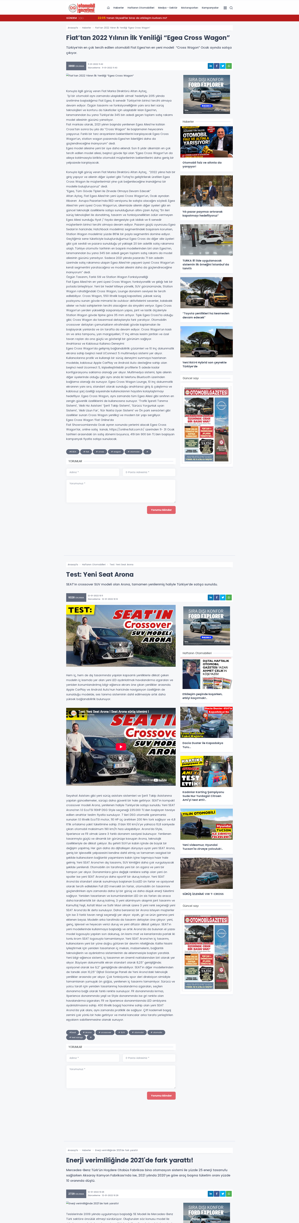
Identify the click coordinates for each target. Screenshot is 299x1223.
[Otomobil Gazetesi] (81, 7)
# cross (100, 451)
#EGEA (72, 451)
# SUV (121, 1032)
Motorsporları (189, 8)
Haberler (118, 8)
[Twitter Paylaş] (223, 66)
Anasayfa (73, 27)
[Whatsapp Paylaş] (229, 66)
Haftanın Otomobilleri (141, 8)
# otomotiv (156, 1032)
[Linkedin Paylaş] (211, 66)
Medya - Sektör (167, 8)
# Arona (87, 1032)
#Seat (72, 1032)
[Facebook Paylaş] (217, 66)
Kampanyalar (210, 8)
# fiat (86, 451)
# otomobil (133, 451)
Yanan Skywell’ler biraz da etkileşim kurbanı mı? (130, 18)
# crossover (105, 1032)
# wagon (116, 451)
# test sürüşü (76, 1037)
